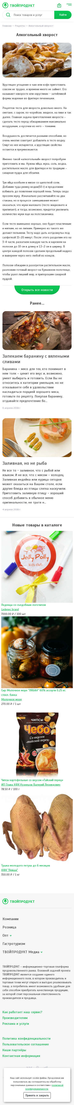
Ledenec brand (10, 609)
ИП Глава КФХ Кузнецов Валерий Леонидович (30, 784)
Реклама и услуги (15, 1024)
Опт (5, 935)
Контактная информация (21, 1056)
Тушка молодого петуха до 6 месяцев (25, 865)
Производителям (15, 1018)
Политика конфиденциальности (26, 1038)
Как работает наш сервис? (22, 1012)
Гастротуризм (13, 944)
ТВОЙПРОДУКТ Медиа (20, 952)
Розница (9, 927)
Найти (63, 15)
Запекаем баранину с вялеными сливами (35, 358)
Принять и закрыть (37, 1095)
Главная (7, 25)
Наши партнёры (14, 1050)
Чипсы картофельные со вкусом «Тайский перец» (32, 780)
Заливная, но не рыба (24, 463)
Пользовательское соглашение (25, 1044)
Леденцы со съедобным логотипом (23, 605)
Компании (10, 919)
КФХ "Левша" (9, 870)
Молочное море (11, 699)
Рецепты (20, 25)
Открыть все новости (37, 290)
